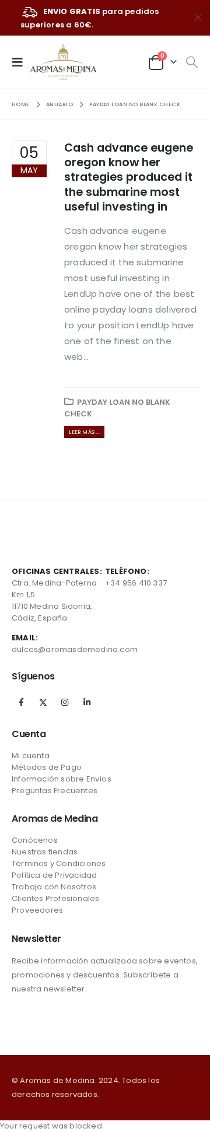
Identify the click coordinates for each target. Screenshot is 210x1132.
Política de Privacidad (54, 875)
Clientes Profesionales (55, 898)
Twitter (43, 702)
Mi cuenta (31, 755)
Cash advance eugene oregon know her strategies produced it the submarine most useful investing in (128, 177)
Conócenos (35, 840)
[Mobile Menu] (21, 62)
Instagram (65, 702)
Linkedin (87, 702)
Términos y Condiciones (59, 863)
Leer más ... (84, 432)
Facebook (21, 702)
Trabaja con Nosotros (54, 886)
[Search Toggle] (191, 62)
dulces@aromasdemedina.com (75, 649)
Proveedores (37, 910)
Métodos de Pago (47, 767)
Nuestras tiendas (45, 851)
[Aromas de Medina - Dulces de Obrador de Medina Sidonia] (63, 62)
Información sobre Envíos (61, 778)
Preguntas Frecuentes (54, 790)
